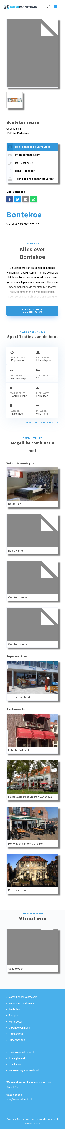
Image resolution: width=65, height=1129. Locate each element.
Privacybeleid (17, 1058)
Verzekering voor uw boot (24, 1070)
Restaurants (16, 1033)
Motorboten (15, 1021)
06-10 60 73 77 (24, 162)
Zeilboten (14, 1009)
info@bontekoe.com (27, 154)
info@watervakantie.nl (19, 1099)
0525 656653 (14, 1094)
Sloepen (13, 1015)
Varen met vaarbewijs (21, 1003)
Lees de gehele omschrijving (32, 310)
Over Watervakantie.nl (21, 1052)
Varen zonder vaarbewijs (23, 997)
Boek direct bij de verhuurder (32, 146)
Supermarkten (17, 1040)
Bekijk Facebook (25, 170)
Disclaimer (15, 1064)
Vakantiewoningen (19, 1027)
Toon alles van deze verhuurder (34, 178)
